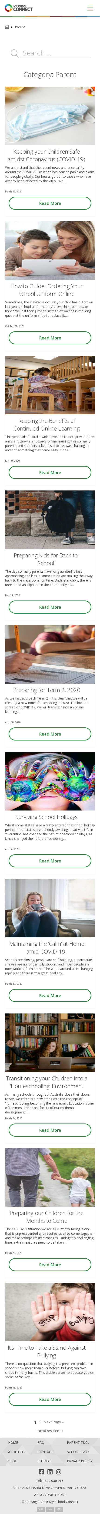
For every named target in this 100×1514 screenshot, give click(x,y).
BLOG (12, 1461)
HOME (13, 1443)
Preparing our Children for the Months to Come (46, 1216)
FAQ (41, 1443)
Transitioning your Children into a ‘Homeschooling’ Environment (46, 1082)
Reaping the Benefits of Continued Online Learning (46, 424)
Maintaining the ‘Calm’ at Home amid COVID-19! (46, 947)
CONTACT (45, 1452)
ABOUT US (16, 1452)
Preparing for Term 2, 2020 (46, 690)
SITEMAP (45, 1461)
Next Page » (53, 1422)
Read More (50, 203)
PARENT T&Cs (78, 1443)
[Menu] (90, 8)
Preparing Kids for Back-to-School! (47, 559)
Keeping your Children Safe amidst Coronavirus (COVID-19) (46, 155)
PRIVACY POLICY (79, 1461)
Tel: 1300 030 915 (49, 1480)
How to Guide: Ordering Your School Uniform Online (46, 290)
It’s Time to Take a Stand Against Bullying (47, 1351)
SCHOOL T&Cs (78, 1452)
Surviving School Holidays (47, 817)
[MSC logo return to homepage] (19, 8)
